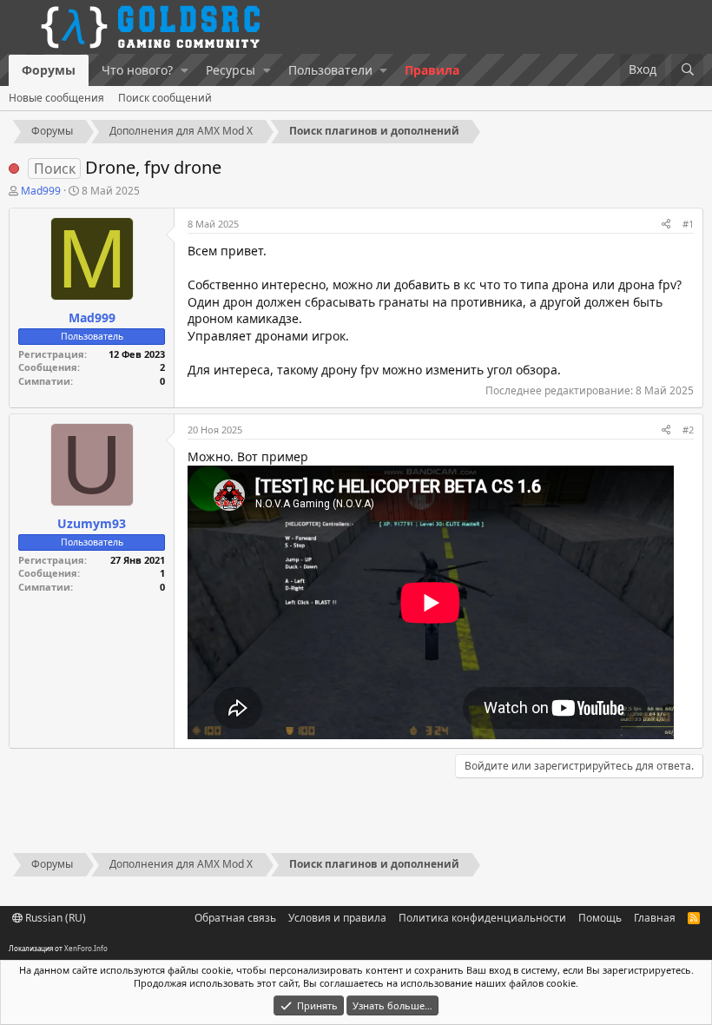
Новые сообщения (56, 97)
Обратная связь (235, 917)
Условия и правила (337, 917)
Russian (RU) (54, 917)
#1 (688, 223)
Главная (655, 917)
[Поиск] (687, 70)
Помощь (600, 917)
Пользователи (330, 70)
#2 (688, 429)
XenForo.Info (86, 948)
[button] (184, 70)
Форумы (49, 70)
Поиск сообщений (165, 97)
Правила (432, 70)
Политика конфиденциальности (482, 917)
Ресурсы (230, 70)
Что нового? (137, 70)
